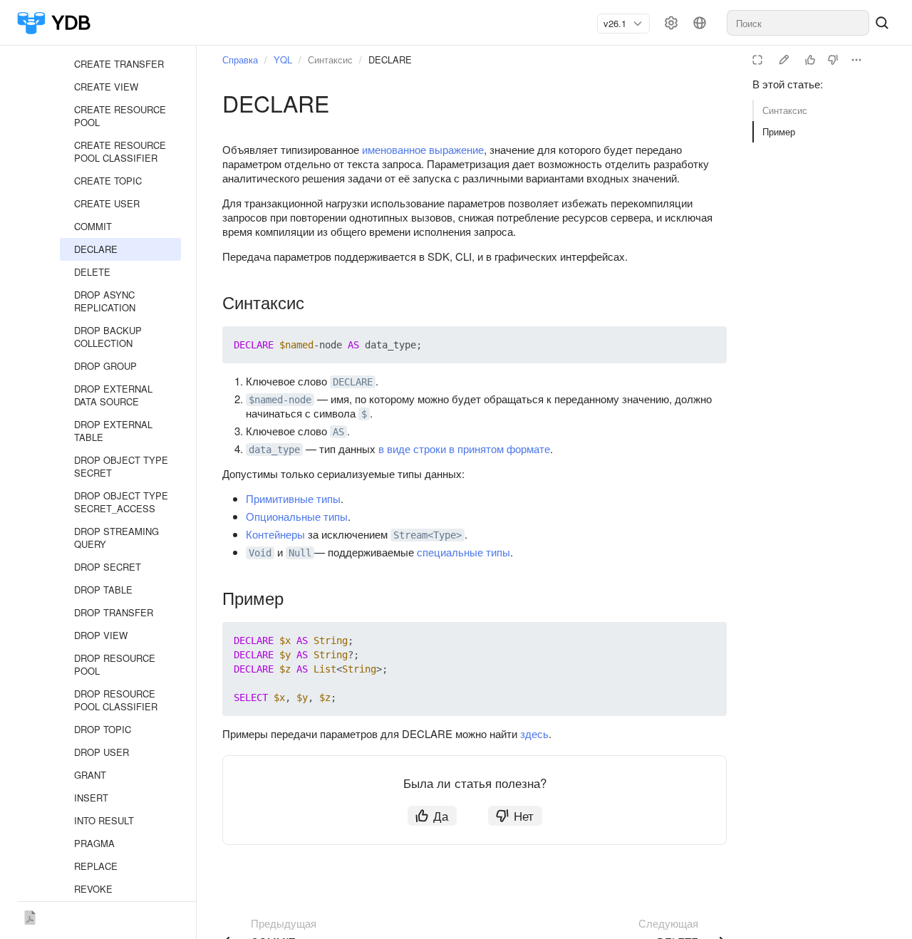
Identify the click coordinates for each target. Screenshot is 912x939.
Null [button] (300, 553)
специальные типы (463, 551)
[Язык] (699, 23)
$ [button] (364, 414)
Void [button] (260, 553)
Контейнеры (275, 533)
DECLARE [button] (353, 382)
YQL (283, 59)
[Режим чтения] (757, 60)
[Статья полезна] (810, 60)
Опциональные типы (297, 516)
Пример (778, 131)
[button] (683, 345)
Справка (240, 59)
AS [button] (338, 431)
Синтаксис (784, 110)
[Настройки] (671, 23)
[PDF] (30, 915)
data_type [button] (274, 449)
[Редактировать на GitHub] (784, 60)
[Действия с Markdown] (856, 60)
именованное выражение (423, 149)
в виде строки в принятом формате (464, 448)
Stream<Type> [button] (427, 535)
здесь (534, 733)
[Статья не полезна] (833, 60)
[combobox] (617, 23)
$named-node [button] (280, 399)
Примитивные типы (293, 498)
